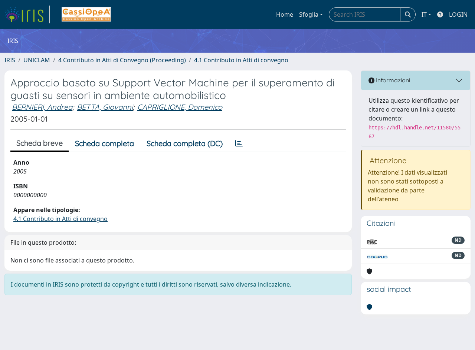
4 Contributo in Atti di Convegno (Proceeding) (122, 60)
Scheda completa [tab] (104, 143)
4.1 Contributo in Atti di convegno (241, 60)
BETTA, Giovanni (105, 107)
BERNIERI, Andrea (42, 107)
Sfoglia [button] (308, 14)
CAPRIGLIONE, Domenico (179, 107)
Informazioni (392, 80)
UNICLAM (36, 60)
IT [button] (424, 14)
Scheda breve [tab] (39, 143)
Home (284, 14)
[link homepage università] (86, 14)
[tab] (239, 143)
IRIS (9, 60)
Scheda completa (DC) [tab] (185, 143)
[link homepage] (27, 14)
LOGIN (458, 14)
